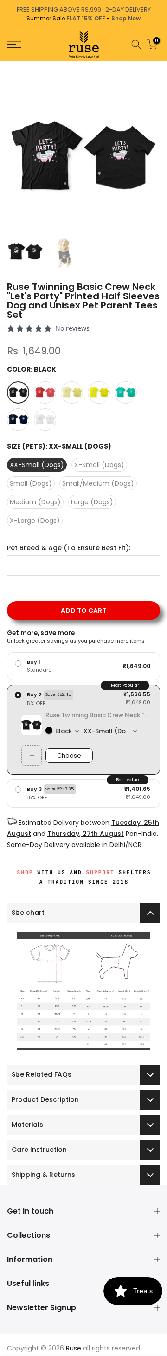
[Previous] (6, 65)
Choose (69, 755)
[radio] (83, 666)
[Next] (160, 65)
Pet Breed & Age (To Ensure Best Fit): (68, 548)
